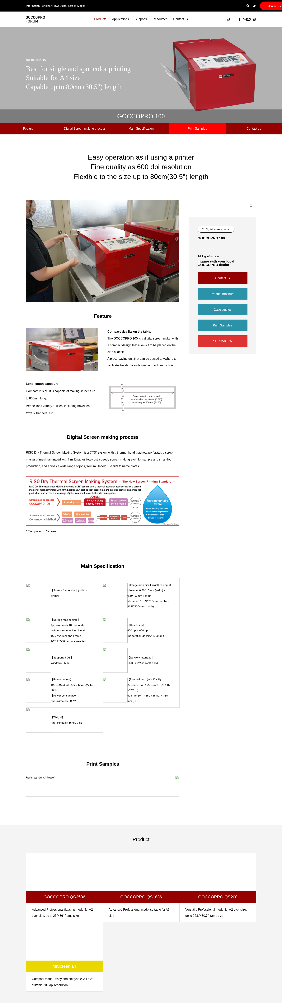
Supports (141, 19)
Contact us (274, 6)
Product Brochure (222, 294)
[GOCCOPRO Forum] (35, 19)
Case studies (223, 309)
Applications (120, 19)
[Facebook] (239, 19)
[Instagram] (228, 19)
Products (100, 19)
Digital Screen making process (85, 128)
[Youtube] (246, 19)
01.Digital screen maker (216, 229)
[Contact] (254, 19)
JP (254, 5)
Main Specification (141, 128)
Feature (28, 128)
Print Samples (197, 128)
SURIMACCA (222, 341)
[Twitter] (234, 19)
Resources (160, 19)
